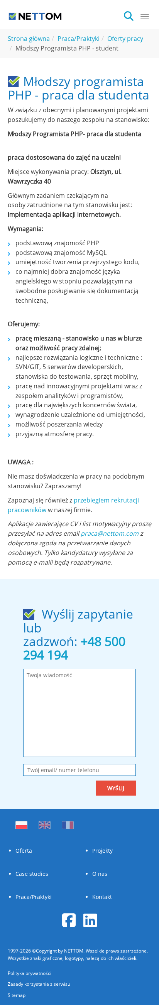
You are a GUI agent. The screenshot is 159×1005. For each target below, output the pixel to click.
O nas (99, 873)
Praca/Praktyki (33, 896)
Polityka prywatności (29, 973)
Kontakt (102, 896)
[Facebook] (69, 920)
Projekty (102, 850)
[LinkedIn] (90, 920)
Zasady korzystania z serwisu (39, 984)
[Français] (68, 823)
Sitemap (16, 995)
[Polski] (23, 823)
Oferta (23, 850)
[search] (132, 15)
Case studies (31, 873)
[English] (45, 823)
